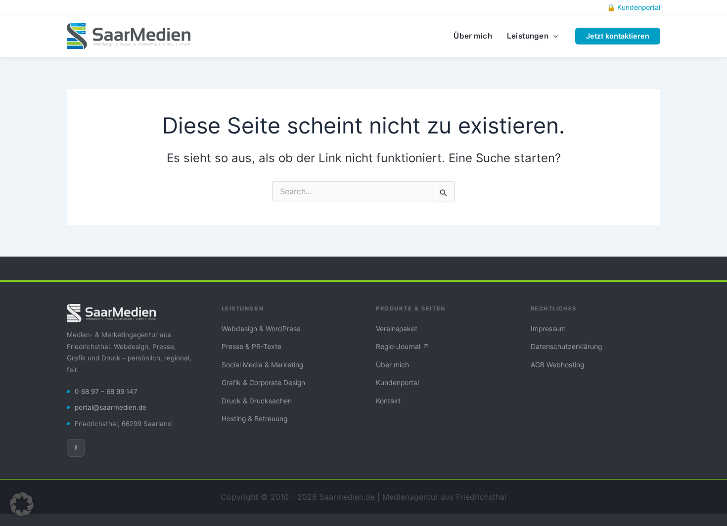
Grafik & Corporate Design (263, 383)
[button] (553, 36)
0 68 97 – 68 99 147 (106, 391)
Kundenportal (397, 383)
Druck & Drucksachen (257, 401)
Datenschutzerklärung (566, 347)
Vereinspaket (396, 329)
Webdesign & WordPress (261, 329)
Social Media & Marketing (262, 365)
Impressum (548, 329)
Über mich (392, 365)
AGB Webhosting (557, 365)
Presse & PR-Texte (251, 347)
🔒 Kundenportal (633, 7)
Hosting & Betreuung (254, 419)
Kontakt (388, 401)
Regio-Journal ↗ (402, 347)
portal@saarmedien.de (110, 407)
